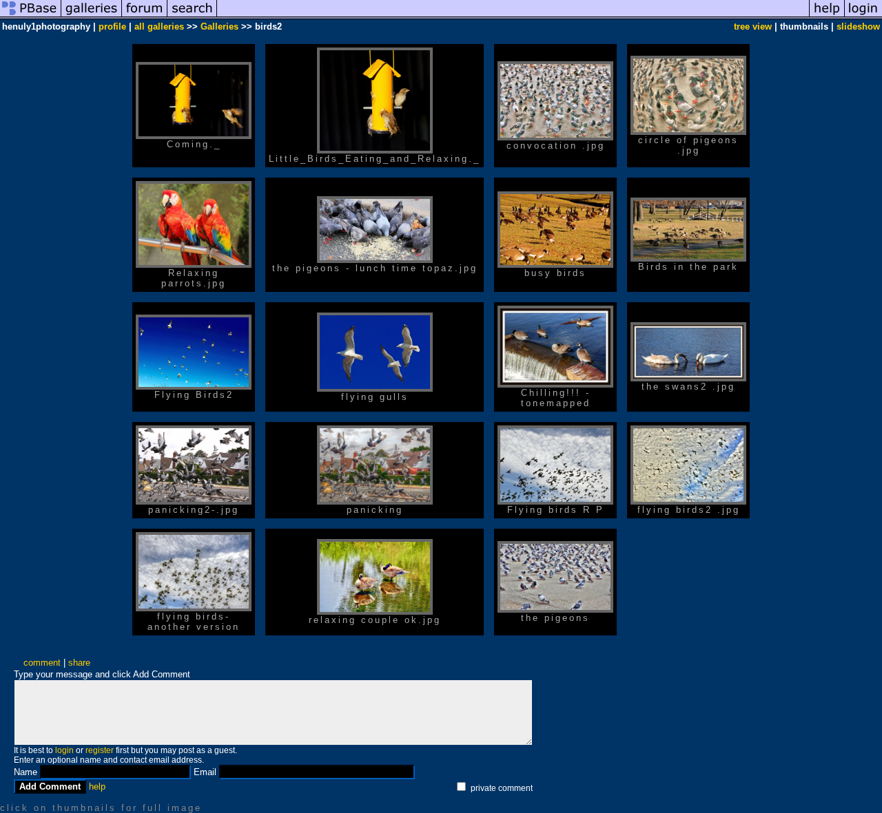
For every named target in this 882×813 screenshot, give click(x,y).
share (79, 662)
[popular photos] (513, 16)
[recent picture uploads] (91, 16)
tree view (753, 26)
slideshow (858, 26)
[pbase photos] (30, 16)
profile (112, 26)
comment (42, 662)
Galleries (219, 26)
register (99, 750)
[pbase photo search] (192, 16)
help (97, 786)
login (64, 750)
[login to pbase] (863, 16)
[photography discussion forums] (144, 16)
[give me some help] (827, 16)
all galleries (159, 26)
